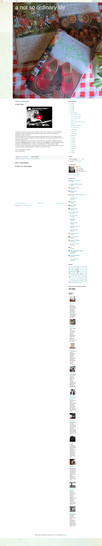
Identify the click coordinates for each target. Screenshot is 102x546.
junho (72, 139)
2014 (71, 109)
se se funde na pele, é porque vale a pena (73, 397)
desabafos (22, 158)
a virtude (71, 443)
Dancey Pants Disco (74, 236)
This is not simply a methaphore (77, 194)
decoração (82, 269)
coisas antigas (74, 267)
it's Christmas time (75, 127)
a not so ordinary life (40, 7)
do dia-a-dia (83, 271)
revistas (79, 281)
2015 (71, 107)
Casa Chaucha (73, 198)
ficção (84, 274)
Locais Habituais (74, 208)
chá (71, 247)
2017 (71, 103)
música (80, 278)
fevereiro (73, 146)
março (72, 144)
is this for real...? (72, 303)
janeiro (72, 148)
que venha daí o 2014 (75, 114)
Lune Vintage (73, 205)
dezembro (73, 112)
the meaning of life (75, 282)
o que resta (73, 120)
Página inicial (41, 203)
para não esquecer (36, 158)
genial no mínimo (72, 466)
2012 (71, 150)
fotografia (70, 275)
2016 (71, 105)
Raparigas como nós (75, 226)
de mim (71, 269)
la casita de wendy (74, 212)
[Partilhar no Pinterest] (38, 157)
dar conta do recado (72, 326)
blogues (75, 266)
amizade (70, 266)
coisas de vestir (82, 267)
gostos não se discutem (80, 275)
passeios (70, 281)
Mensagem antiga (59, 203)
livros (83, 277)
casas (80, 266)
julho (72, 137)
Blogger (65, 535)
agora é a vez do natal (76, 118)
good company (73, 373)
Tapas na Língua (74, 229)
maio (72, 141)
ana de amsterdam (74, 233)
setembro (73, 133)
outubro (73, 131)
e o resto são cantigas (72, 489)
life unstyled (73, 277)
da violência (72, 513)
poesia (75, 281)
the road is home (74, 215)
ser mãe (85, 281)
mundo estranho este (73, 278)
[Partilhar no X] (35, 157)
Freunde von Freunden (75, 180)
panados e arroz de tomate (76, 184)
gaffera (53, 535)
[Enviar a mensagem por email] (32, 157)
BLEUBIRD (72, 219)
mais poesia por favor (72, 421)
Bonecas (73, 123)
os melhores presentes (76, 116)
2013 (71, 111)
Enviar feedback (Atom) (26, 205)
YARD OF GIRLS (74, 222)
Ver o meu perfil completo (74, 174)
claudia (79, 166)
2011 (71, 152)
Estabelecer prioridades (76, 125)
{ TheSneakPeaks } (74, 259)
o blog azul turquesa (74, 187)
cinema (85, 266)
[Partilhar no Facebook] (36, 157)
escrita (73, 272)
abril (72, 142)
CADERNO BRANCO (75, 255)
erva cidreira (73, 201)
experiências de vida (28, 158)
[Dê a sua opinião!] (33, 157)
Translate (79, 161)
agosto (72, 135)
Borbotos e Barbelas (75, 240)
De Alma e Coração (74, 243)
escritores (82, 272)
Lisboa (79, 277)
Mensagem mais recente (21, 203)
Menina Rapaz (73, 191)
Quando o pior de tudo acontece (78, 121)
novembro (73, 129)
